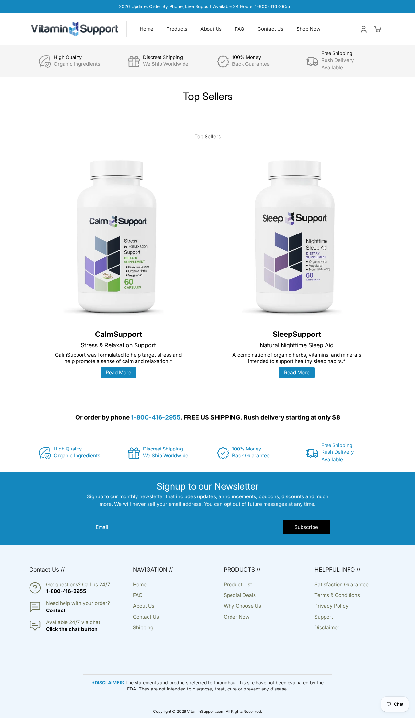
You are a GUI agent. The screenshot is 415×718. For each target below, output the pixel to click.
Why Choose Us (242, 606)
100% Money (246, 57)
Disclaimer (326, 627)
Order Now (237, 617)
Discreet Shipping (163, 57)
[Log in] (363, 29)
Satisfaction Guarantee (341, 584)
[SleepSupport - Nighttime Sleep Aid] (297, 238)
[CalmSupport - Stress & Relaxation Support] (118, 238)
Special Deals (240, 595)
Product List (238, 584)
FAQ (138, 595)
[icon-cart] (377, 28)
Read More (118, 373)
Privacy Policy (331, 606)
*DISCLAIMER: (108, 682)
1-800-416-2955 (66, 591)
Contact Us (146, 617)
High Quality (68, 57)
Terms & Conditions (337, 595)
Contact (55, 610)
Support (323, 617)
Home (140, 584)
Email (102, 527)
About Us (143, 606)
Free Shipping (336, 53)
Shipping (143, 627)
